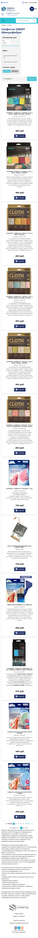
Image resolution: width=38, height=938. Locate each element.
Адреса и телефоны (19, 916)
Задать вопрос (19, 913)
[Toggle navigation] (3, 21)
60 (27, 827)
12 (21, 827)
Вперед (28, 823)
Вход (26, 2)
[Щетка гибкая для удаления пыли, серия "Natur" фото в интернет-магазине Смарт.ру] (19, 530)
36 (24, 827)
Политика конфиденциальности (19, 923)
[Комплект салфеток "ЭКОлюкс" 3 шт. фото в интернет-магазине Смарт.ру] (19, 472)
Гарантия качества (19, 920)
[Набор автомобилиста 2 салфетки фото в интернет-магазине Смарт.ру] (19, 589)
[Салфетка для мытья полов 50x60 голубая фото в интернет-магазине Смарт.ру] (19, 776)
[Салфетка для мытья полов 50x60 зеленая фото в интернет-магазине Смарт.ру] (19, 716)
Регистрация (33, 2)
